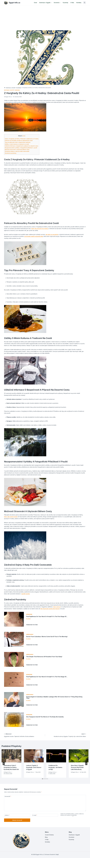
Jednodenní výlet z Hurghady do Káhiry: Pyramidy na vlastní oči (11, 767)
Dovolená (71, 837)
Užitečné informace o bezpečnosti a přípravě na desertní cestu (21, 146)
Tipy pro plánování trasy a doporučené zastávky (17, 142)
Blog (46, 837)
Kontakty (78, 2)
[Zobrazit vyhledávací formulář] (84, 2)
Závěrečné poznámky (10, 153)
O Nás (72, 2)
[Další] (86, 763)
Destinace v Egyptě (9, 90)
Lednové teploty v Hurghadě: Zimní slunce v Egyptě (33, 767)
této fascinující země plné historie (49, 608)
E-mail (35, 815)
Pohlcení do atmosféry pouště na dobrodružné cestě (19, 140)
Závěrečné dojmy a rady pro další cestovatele (17, 151)
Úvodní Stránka (49, 835)
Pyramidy (65, 2)
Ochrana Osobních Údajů (52, 854)
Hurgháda (17, 90)
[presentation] (11, 755)
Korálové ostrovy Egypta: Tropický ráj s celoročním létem (70, 735)
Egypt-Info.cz (9, 96)
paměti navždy (26, 593)
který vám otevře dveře (10, 516)
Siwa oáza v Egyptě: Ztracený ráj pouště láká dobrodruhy (77, 767)
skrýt (23, 135)
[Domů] (4, 87)
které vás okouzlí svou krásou (39, 228)
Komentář (8, 796)
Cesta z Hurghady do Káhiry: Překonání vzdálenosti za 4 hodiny (22, 138)
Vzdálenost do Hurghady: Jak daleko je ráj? (55, 767)
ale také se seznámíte (52, 234)
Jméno (7, 815)
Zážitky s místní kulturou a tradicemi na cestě (17, 144)
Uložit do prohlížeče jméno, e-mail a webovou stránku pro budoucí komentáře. (72, 814)
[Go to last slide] (4, 763)
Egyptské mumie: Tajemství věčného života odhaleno (19, 735)
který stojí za (56, 606)
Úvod (35, 2)
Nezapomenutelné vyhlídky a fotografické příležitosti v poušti (21, 147)
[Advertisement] (45, 15)
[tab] (42, 778)
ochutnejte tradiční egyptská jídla (33, 236)
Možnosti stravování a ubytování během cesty (17, 149)
